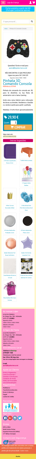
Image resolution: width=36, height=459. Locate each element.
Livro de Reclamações (9, 382)
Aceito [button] (18, 456)
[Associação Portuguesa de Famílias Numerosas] (11, 411)
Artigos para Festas (9, 136)
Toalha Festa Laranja (26, 160)
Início (6, 28)
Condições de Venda (9, 378)
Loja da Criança (13, 3)
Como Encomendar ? (9, 374)
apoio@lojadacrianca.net (18, 68)
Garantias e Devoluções (10, 376)
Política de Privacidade (10, 380)
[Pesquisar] (31, 21)
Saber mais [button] (24, 451)
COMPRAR (19, 127)
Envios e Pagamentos (9, 372)
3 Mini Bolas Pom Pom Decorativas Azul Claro (26, 208)
